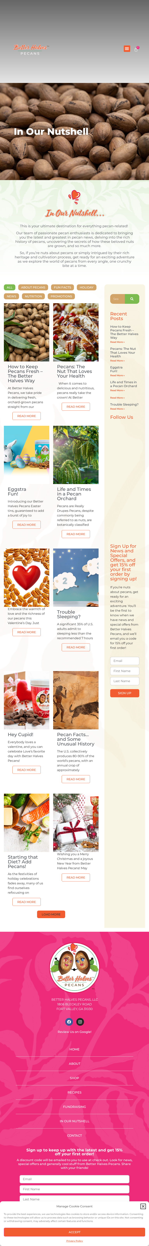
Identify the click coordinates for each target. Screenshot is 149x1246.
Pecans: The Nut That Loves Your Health (123, 352)
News (11, 296)
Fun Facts (62, 287)
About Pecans (33, 287)
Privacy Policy (74, 1240)
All (9, 287)
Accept (75, 1232)
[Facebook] (69, 1022)
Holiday (87, 287)
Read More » (117, 341)
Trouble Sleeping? (124, 404)
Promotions (61, 296)
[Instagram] (80, 1022)
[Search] (132, 299)
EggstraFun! (116, 369)
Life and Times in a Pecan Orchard (123, 384)
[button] (143, 1206)
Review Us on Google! (74, 1032)
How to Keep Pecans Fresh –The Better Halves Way (124, 332)
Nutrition (33, 296)
